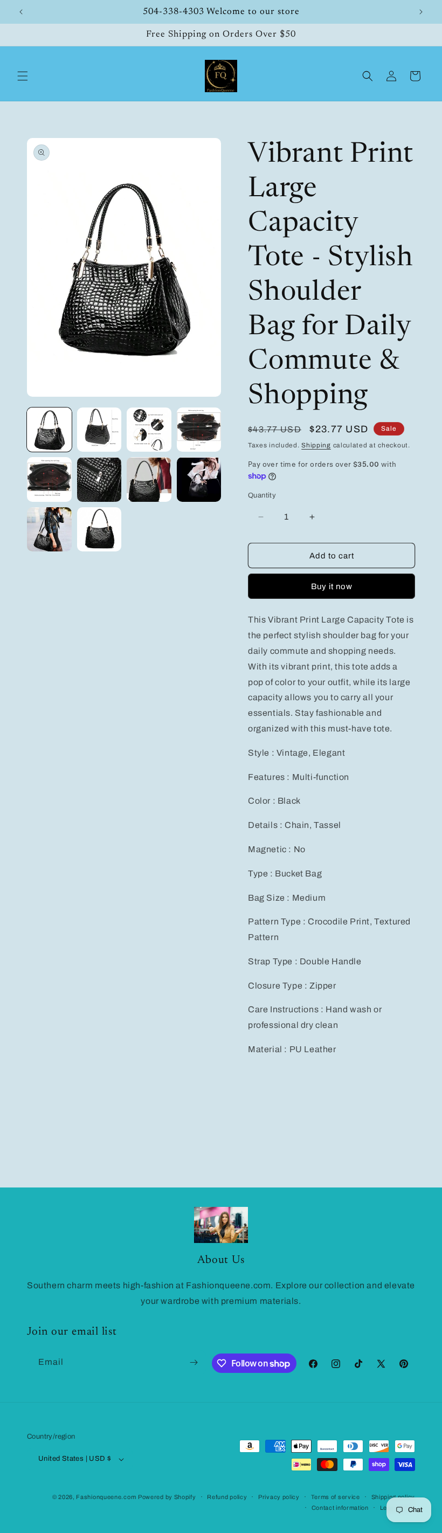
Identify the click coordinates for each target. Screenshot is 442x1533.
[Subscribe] (194, 1362)
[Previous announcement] (21, 12)
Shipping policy (393, 1497)
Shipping (316, 445)
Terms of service (335, 1497)
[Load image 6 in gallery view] (99, 479)
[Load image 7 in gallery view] (149, 479)
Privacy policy (279, 1497)
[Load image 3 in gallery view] (149, 430)
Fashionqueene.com (106, 1497)
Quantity (262, 495)
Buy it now (332, 586)
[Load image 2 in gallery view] (99, 430)
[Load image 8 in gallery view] (199, 479)
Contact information (340, 1507)
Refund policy (227, 1497)
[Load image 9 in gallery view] (49, 529)
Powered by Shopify (167, 1497)
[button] (22, 76)
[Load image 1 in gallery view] (49, 430)
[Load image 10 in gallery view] (99, 529)
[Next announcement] (421, 12)
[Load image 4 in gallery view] (199, 430)
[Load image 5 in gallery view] (49, 479)
